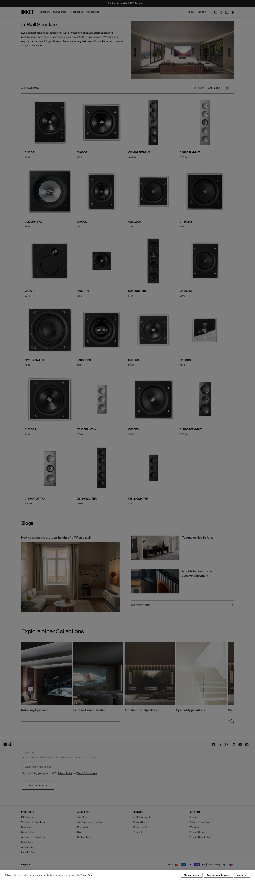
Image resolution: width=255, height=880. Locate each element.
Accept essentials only (218, 875)
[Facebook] (214, 745)
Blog (79, 832)
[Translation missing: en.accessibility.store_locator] (221, 12)
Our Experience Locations (90, 822)
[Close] (229, 3)
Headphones (28, 842)
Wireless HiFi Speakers (33, 822)
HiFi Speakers (28, 817)
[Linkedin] (234, 745)
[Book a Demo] (215, 12)
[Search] (210, 12)
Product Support (198, 832)
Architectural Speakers (33, 837)
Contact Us (139, 832)
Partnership (83, 827)
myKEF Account (141, 817)
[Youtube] (240, 745)
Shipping (193, 817)
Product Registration (200, 837)
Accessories (27, 847)
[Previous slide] (29, 122)
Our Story (82, 817)
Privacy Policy (87, 875)
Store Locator (140, 827)
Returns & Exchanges (200, 822)
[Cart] (226, 12)
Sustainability (84, 837)
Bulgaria (25, 865)
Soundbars (26, 827)
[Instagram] (227, 745)
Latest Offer (27, 852)
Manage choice (191, 875)
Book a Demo (140, 822)
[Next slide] (70, 122)
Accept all (242, 875)
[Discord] (247, 745)
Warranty (194, 827)
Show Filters (31, 87)
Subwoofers (27, 832)
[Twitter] (220, 745)
